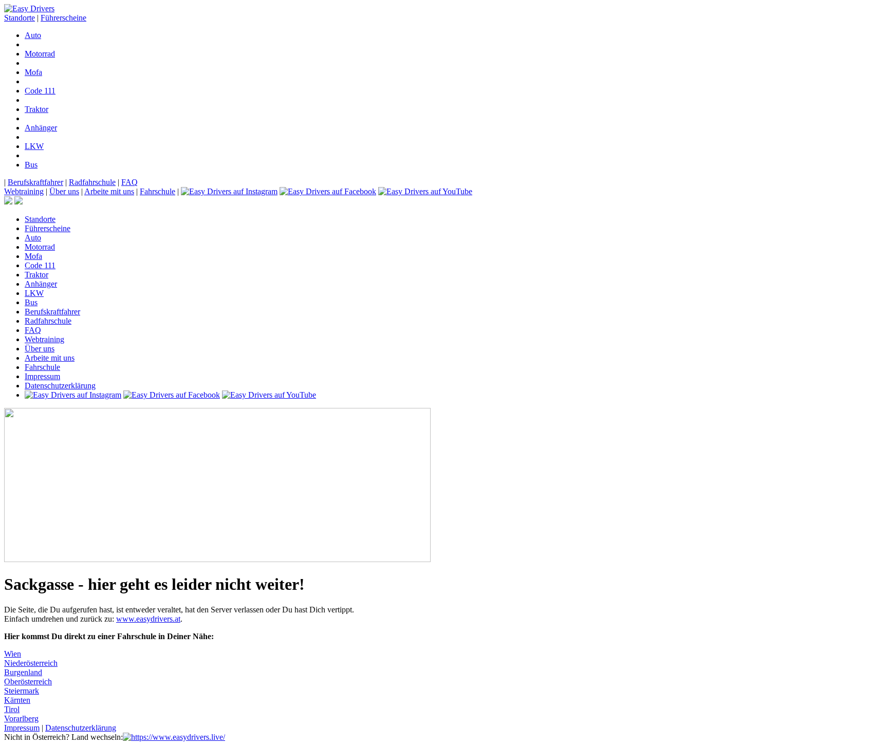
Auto (33, 35)
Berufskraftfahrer (35, 182)
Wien (12, 653)
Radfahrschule (92, 182)
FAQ (129, 182)
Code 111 (40, 90)
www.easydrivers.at (148, 618)
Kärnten (17, 700)
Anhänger (41, 127)
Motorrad (40, 53)
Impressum (42, 376)
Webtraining (24, 191)
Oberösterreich (28, 681)
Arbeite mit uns (109, 191)
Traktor (36, 109)
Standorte (19, 17)
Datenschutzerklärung (60, 385)
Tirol (12, 709)
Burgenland (23, 672)
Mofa (33, 72)
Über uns (64, 191)
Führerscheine (63, 17)
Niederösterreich (31, 663)
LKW (34, 146)
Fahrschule (157, 191)
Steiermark (21, 690)
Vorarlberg (21, 718)
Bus (31, 164)
